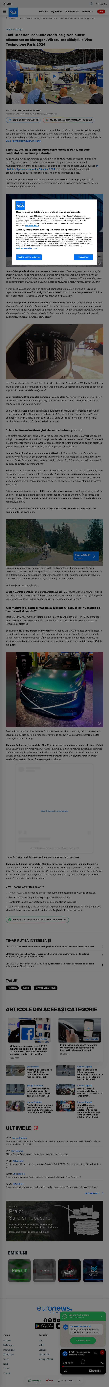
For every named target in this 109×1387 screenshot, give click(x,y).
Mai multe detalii (32, 226)
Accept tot (83, 257)
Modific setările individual (29, 257)
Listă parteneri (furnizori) (26, 248)
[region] (54, 232)
